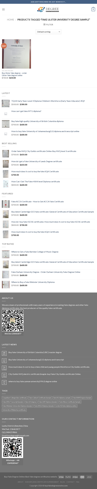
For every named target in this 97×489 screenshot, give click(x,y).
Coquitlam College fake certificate (15, 398)
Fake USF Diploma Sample (48, 402)
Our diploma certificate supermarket (42, 482)
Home (10, 19)
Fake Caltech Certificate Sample (40, 398)
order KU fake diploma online (66, 406)
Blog (62, 482)
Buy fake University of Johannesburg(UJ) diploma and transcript (36, 359)
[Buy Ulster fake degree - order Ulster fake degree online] (16, 54)
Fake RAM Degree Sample (82, 398)
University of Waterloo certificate (14, 410)
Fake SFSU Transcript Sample (13, 402)
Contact (70, 482)
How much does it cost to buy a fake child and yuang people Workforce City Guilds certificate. (49, 367)
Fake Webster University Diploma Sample (17, 406)
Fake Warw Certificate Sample (69, 402)
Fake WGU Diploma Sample (44, 406)
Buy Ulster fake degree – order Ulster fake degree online (14, 74)
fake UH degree (30, 402)
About (20, 482)
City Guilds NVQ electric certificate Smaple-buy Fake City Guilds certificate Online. (44, 374)
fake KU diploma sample (61, 398)
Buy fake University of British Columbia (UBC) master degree (35, 352)
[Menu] (3, 9)
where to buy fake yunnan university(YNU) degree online (32, 381)
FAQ (77, 482)
